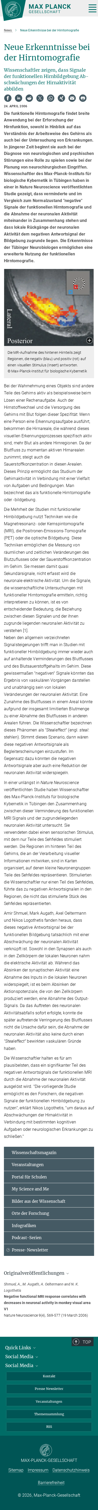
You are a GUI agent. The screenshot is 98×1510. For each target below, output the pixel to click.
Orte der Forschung (30, 1213)
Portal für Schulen (29, 1177)
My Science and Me (30, 1189)
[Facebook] (8, 98)
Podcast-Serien (27, 1237)
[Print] (83, 98)
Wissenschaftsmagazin (34, 1152)
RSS (49, 1427)
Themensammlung (49, 1414)
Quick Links (18, 1347)
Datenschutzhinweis (71, 1470)
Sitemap (16, 1470)
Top (87, 1342)
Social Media (19, 1356)
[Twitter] (40, 98)
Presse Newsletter (49, 1389)
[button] (89, 341)
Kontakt (49, 1376)
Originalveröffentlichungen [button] (34, 1273)
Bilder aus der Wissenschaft (38, 1201)
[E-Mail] (72, 98)
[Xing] (61, 98)
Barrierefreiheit (51, 1482)
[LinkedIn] (18, 98)
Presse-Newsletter (30, 1250)
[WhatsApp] (51, 98)
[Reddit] (29, 98)
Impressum (38, 1470)
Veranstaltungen (28, 1164)
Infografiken (24, 1225)
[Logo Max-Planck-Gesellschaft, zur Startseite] (42, 10)
